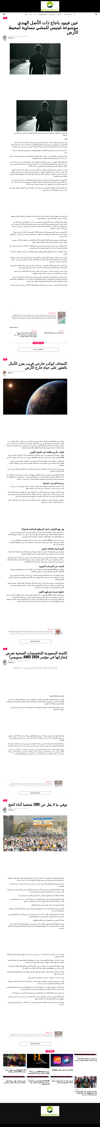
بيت (74, 14)
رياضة (30, 14)
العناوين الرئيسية (67, 14)
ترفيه (26, 14)
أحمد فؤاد (10, 372)
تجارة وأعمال (52, 14)
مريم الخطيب (11, 37)
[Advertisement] (38, 88)
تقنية (35, 14)
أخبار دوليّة (59, 14)
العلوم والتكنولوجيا (43, 14)
